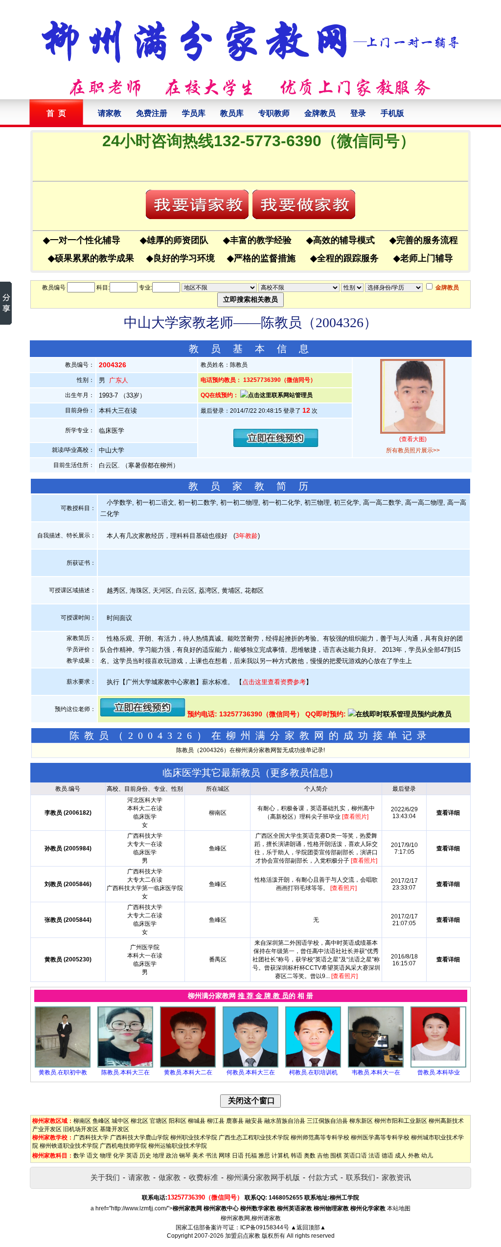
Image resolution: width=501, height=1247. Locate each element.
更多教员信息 (299, 772)
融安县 (254, 1120)
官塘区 (158, 1120)
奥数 (310, 1155)
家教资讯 (396, 1177)
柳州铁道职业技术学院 (69, 1145)
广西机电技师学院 (123, 1145)
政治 (172, 1155)
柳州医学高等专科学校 (380, 1137)
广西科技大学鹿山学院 (139, 1137)
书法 (211, 1155)
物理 (106, 1155)
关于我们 (105, 1177)
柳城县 (196, 1120)
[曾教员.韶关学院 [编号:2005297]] (438, 1065)
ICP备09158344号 (264, 1227)
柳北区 (139, 1120)
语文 (92, 1155)
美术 (198, 1155)
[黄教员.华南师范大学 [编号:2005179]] (63, 1065)
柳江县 (216, 1120)
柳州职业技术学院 (193, 1137)
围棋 (336, 1155)
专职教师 (274, 113)
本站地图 (398, 1208)
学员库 (193, 113)
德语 (387, 1155)
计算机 (280, 1155)
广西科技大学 (91, 1137)
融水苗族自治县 (284, 1120)
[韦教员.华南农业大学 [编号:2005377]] (376, 1065)
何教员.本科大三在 (251, 1072)
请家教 (109, 113)
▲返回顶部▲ (308, 1227)
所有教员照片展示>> (413, 450)
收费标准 (203, 1177)
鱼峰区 (101, 1120)
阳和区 (177, 1120)
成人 (401, 1155)
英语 (132, 1155)
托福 (251, 1155)
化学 (119, 1155)
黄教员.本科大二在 (188, 1072)
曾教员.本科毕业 (438, 1072)
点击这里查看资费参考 (274, 682)
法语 (374, 1155)
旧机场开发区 (80, 1129)
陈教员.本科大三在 (125, 1072)
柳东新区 (361, 1120)
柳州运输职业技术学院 (177, 1145)
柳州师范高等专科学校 (320, 1137)
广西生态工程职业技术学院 (254, 1137)
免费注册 (151, 113)
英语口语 (355, 1155)
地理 (158, 1155)
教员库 (232, 113)
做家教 (170, 1177)
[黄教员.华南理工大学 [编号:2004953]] (188, 1065)
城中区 (120, 1120)
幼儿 (427, 1155)
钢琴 (185, 1155)
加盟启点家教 (242, 1235)
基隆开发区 (114, 1129)
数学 (79, 1155)
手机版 (392, 113)
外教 (414, 1155)
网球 (224, 1155)
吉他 (323, 1155)
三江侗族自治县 (327, 1120)
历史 (145, 1155)
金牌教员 (320, 113)
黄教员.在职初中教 (63, 1072)
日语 (238, 1155)
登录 (358, 113)
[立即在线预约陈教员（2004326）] (276, 444)
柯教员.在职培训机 (313, 1072)
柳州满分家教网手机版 (263, 1177)
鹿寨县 (235, 1120)
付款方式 (323, 1177)
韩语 (296, 1155)
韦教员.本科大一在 (376, 1072)
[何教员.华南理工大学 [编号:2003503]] (250, 1065)
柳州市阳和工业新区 (400, 1120)
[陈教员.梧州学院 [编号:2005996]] (125, 1065)
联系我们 (360, 1177)
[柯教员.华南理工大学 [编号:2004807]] (313, 1065)
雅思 (264, 1155)
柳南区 (82, 1120)
